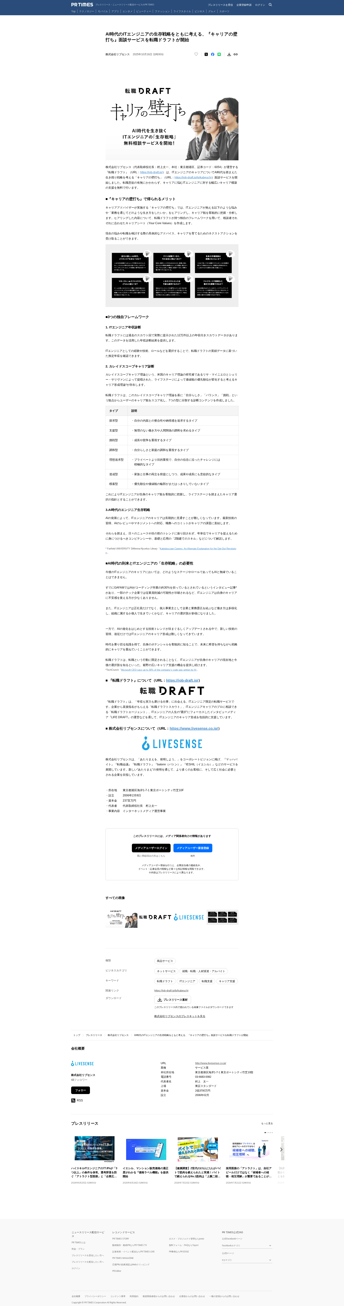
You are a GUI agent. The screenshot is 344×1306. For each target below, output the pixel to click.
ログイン (260, 4)
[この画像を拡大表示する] (121, 917)
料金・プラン (78, 1248)
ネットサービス (166, 971)
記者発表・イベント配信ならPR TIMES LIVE (133, 1251)
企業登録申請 (244, 4)
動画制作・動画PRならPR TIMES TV (129, 1245)
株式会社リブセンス (118, 1035)
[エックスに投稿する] (206, 54)
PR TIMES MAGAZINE (123, 1258)
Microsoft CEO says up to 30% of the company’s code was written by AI (158, 670)
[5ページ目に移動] (272, 1132)
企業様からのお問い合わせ (192, 1296)
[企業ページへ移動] (82, 1064)
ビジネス (200, 11)
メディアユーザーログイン (151, 847)
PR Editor (116, 1270)
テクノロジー (86, 11)
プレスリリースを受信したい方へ (88, 1255)
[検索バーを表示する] (270, 4)
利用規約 (134, 1296)
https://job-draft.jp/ (151, 172)
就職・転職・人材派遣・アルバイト (203, 971)
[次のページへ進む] (282, 1150)
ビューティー (143, 11)
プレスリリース (94, 1035)
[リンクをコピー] (235, 54)
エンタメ (128, 11)
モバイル (103, 11)
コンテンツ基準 (117, 1296)
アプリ (115, 11)
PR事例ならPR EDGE (179, 1251)
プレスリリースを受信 (220, 4)
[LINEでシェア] (219, 54)
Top (73, 11)
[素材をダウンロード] (229, 54)
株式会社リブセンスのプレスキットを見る (179, 1016)
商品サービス (165, 960)
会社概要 (76, 1296)
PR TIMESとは (78, 1242)
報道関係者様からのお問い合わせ (159, 1296)
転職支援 (207, 981)
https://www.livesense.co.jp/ (194, 728)
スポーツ (224, 11)
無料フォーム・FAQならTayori (184, 1245)
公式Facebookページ (232, 1238)
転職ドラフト (165, 981)
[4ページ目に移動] (270, 1132)
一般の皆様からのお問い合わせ (224, 1296)
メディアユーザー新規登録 (193, 847)
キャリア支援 (227, 981)
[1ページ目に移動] (265, 1132)
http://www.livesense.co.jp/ (210, 1063)
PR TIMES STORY (120, 1238)
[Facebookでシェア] (213, 54)
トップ (76, 1035)
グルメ (212, 11)
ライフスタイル (182, 11)
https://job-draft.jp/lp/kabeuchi (193, 177)
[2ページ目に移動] (266, 1132)
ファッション (162, 11)
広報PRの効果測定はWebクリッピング (130, 1264)
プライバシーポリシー (95, 1296)
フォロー (80, 1090)
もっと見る (267, 1123)
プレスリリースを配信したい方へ (88, 1261)
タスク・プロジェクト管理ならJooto (186, 1238)
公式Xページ (228, 1253)
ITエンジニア (187, 981)
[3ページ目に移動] (268, 1132)
